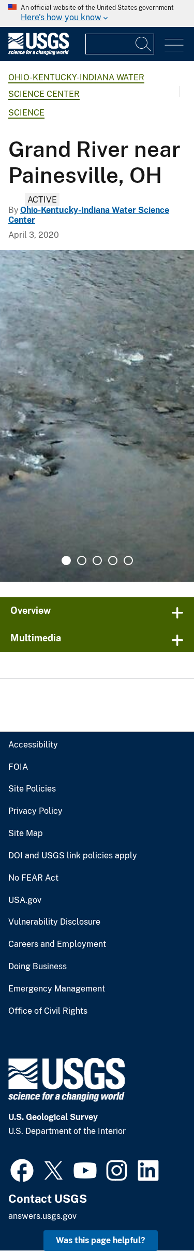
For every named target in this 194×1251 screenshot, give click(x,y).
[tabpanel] (97, 416)
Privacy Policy (35, 811)
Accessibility (33, 745)
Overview (30, 610)
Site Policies (32, 789)
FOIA (18, 767)
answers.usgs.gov (42, 1216)
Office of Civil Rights (47, 1011)
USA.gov (24, 900)
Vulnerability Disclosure (54, 922)
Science (26, 113)
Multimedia (35, 637)
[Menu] (174, 45)
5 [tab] (128, 560)
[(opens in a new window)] (22, 1169)
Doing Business (37, 966)
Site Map (25, 833)
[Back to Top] (156, 1213)
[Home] (38, 52)
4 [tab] (112, 560)
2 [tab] (81, 560)
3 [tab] (97, 560)
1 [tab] (66, 560)
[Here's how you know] (97, 13)
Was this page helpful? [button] (100, 1240)
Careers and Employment (57, 944)
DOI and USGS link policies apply (72, 855)
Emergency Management (56, 989)
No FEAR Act (33, 878)
